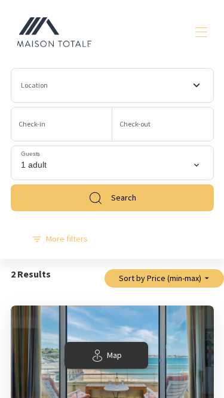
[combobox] (112, 85)
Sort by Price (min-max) (160, 278)
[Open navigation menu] (201, 32)
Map (114, 355)
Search (123, 197)
